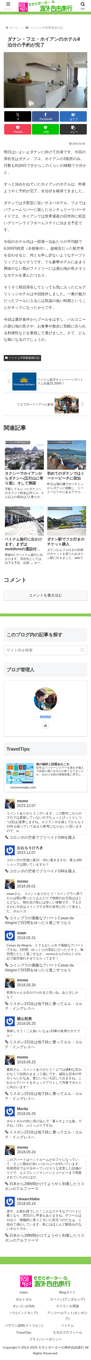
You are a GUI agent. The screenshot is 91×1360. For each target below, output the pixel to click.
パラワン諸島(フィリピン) (24, 1325)
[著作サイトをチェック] (45, 725)
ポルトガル (24, 1299)
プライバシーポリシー (45, 1339)
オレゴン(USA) (24, 1306)
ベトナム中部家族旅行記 (24, 357)
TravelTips (23, 1332)
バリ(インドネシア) (24, 1313)
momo (45, 716)
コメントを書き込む (45, 595)
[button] (73, 129)
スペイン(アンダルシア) (67, 1299)
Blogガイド (67, 1292)
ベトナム (67, 1325)
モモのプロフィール (67, 1332)
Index (24, 1292)
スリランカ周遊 (67, 1306)
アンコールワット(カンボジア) (67, 1316)
